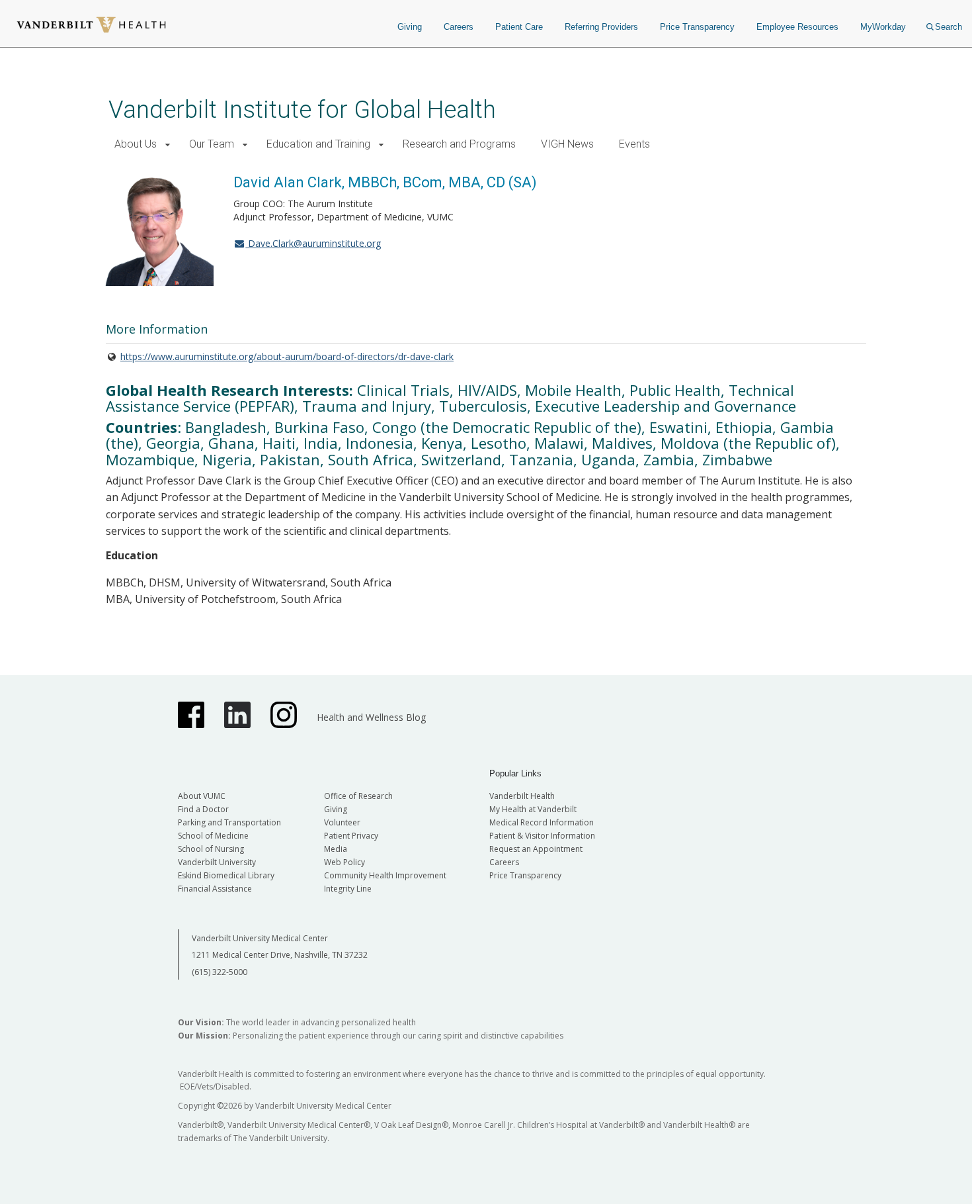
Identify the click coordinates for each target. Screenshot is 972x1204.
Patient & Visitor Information (542, 835)
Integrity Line (348, 888)
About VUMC (201, 796)
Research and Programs (459, 144)
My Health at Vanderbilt (533, 809)
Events (634, 144)
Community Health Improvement (385, 875)
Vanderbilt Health (522, 796)
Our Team (211, 144)
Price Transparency (697, 27)
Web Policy (344, 862)
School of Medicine (213, 835)
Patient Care (519, 27)
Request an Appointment (536, 849)
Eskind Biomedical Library (226, 875)
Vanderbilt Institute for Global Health (302, 109)
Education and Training (318, 144)
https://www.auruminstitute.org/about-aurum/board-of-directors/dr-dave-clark (287, 356)
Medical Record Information (541, 822)
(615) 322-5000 (219, 972)
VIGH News (567, 144)
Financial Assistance (215, 888)
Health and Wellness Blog (371, 717)
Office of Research (358, 796)
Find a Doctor (203, 809)
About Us (135, 144)
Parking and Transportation (229, 822)
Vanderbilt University (217, 862)
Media (335, 849)
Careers (458, 27)
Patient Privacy (351, 835)
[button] (168, 144)
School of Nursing (211, 849)
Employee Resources (797, 27)
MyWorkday (883, 27)
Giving (409, 27)
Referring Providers (601, 27)
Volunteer (342, 822)
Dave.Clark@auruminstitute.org (313, 243)
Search (948, 27)
